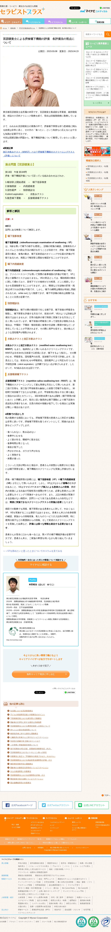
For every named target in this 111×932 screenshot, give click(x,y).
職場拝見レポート (36, 828)
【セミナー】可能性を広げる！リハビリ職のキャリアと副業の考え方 (97, 63)
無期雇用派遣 (85, 903)
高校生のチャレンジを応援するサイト (72, 879)
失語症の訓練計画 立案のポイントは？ (25, 741)
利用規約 (41, 847)
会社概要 (3, 921)
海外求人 (21, 866)
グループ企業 (46, 921)
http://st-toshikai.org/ (14, 640)
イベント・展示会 (52, 888)
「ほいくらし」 (21, 842)
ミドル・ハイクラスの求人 (38, 866)
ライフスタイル (56, 22)
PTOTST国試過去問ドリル (27, 28)
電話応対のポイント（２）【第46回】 (97, 346)
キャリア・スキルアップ (11, 22)
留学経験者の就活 (37, 863)
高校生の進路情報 (25, 875)
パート (67, 866)
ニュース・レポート (78, 22)
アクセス (12, 921)
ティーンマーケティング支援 (29, 882)
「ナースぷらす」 (62, 839)
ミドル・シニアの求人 (81, 866)
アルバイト (56, 866)
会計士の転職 (42, 900)
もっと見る (97, 103)
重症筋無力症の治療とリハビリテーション (26, 779)
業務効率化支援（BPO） (41, 910)
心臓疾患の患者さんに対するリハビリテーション (29, 737)
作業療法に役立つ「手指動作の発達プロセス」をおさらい (32, 756)
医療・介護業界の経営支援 (40, 906)
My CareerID (83, 888)
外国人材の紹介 (60, 906)
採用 (37, 921)
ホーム (5, 28)
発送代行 (57, 910)
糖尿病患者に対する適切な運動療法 (24, 733)
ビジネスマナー (36, 830)
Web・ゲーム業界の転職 (38, 897)
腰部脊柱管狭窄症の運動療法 (21, 764)
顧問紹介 (73, 900)
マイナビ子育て (74, 885)
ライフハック (54, 828)
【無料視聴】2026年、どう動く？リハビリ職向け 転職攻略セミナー (97, 95)
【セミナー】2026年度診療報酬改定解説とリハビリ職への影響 (97, 80)
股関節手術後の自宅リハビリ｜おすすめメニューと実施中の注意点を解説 (98, 246)
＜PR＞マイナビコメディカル (63, 688)
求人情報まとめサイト (26, 879)
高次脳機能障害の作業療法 (20, 783)
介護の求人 (22, 906)
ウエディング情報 (25, 885)
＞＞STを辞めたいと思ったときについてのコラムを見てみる (32, 551)
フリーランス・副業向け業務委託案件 (33, 872)
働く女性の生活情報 (65, 882)
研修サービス (23, 910)
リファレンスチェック (26, 913)
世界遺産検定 (40, 885)
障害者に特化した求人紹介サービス (32, 869)
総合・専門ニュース (46, 879)
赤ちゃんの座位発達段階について (23, 730)
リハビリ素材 (16, 827)
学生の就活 (22, 863)
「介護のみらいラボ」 (59, 842)
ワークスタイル (34, 22)
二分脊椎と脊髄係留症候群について (24, 745)
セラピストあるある (37, 822)
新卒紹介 (70, 897)
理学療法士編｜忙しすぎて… (98, 314)
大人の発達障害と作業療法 (20, 771)
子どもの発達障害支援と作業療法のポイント (27, 714)
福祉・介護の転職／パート (59, 869)
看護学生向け (52, 863)
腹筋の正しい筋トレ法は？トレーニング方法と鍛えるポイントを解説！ (98, 267)
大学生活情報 (49, 882)
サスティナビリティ (25, 921)
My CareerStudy (68, 888)
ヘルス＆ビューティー (57, 822)
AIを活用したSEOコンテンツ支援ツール (33, 894)
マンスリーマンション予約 (73, 891)
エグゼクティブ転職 (26, 900)
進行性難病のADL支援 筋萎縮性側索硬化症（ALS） (31, 749)
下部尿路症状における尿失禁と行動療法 (25, 718)
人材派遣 (21, 897)
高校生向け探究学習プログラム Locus (50, 875)
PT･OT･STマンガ (36, 825)
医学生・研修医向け (69, 863)
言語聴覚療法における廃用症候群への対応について (30, 726)
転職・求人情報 (86, 863)
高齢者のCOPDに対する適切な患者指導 (25, 722)
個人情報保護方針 (60, 921)
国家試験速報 (100, 822)
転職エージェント (84, 897)
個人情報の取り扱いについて (59, 847)
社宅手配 (87, 910)
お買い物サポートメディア (49, 891)
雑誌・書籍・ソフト (84, 882)
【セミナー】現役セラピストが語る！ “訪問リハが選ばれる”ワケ (97, 72)
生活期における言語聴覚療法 (21, 711)
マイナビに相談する (41, 564)
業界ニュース (76, 822)
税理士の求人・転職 (58, 900)
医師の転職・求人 (56, 903)
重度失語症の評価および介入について (98, 330)
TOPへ (107, 795)
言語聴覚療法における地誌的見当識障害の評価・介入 (31, 760)
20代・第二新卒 (57, 897)
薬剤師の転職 (85, 900)
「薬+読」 (30, 839)
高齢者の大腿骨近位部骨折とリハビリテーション (29, 768)
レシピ (52, 825)
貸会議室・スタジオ (72, 910)
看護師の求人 (23, 903)
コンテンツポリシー (82, 847)
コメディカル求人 (39, 903)
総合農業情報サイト (57, 885)
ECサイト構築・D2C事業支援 (29, 888)
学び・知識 (15, 824)
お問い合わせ (26, 847)
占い (51, 830)
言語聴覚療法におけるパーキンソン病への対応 (28, 752)
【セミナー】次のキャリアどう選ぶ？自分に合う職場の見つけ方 (97, 54)
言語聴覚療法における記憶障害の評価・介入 (27, 775)
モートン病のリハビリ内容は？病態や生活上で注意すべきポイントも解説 (98, 225)
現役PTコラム (35, 833)
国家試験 (100, 22)
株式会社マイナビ (8, 918)
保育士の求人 (71, 903)
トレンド (75, 825)
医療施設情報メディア (26, 891)
